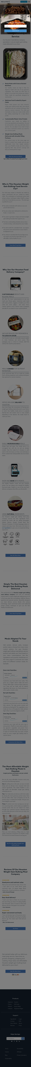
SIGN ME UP (15, 30)
